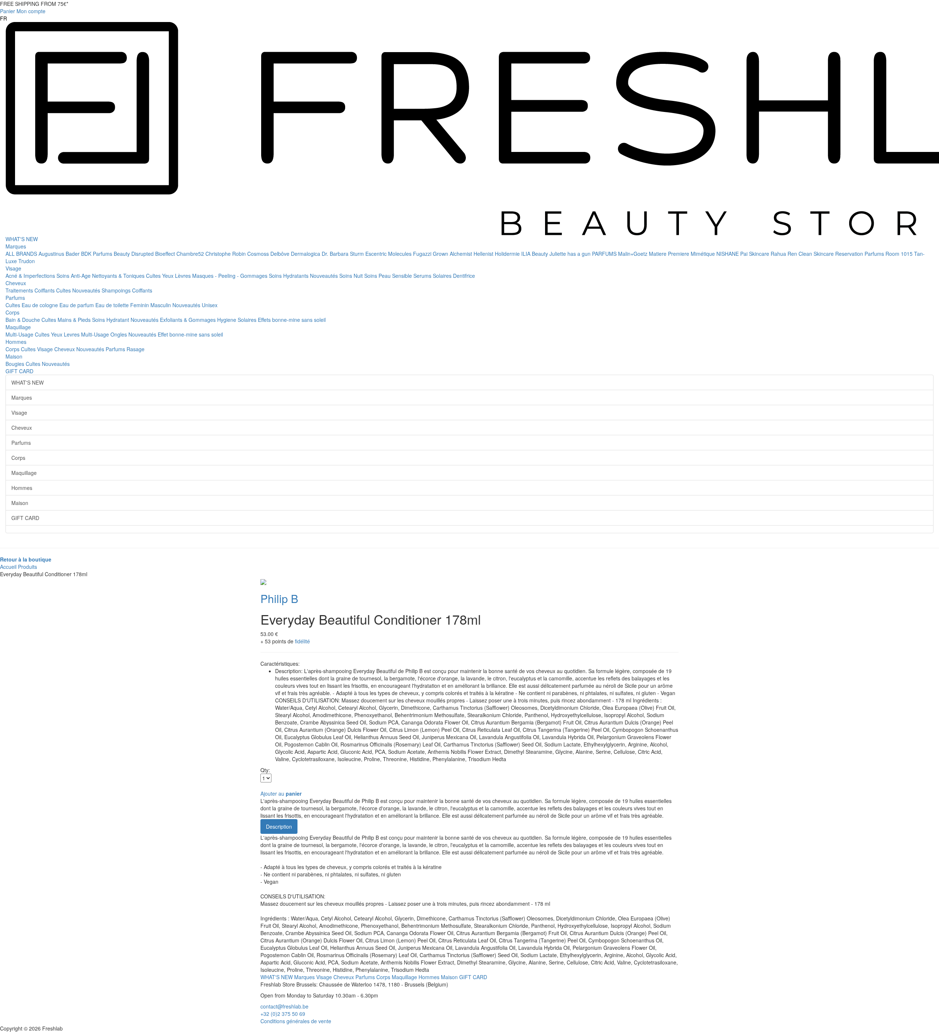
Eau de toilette (112, 305)
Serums (423, 275)
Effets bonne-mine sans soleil (292, 319)
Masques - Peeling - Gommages (230, 275)
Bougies (16, 363)
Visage (13, 268)
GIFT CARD (19, 371)
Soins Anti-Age (74, 275)
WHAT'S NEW (22, 239)
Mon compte (31, 11)
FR (3, 18)
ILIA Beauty (535, 253)
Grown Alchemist (453, 253)
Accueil (8, 566)
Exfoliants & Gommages (188, 319)
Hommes (16, 341)
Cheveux (16, 283)
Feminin (140, 305)
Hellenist (484, 253)
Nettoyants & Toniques (119, 275)
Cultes (154, 275)
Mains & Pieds (75, 319)
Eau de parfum (77, 305)
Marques (16, 246)
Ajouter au (281, 793)
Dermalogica (306, 253)
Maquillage (18, 327)
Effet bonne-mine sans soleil (190, 334)
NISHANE (728, 253)
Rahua (779, 253)
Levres (72, 334)
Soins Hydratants (289, 275)
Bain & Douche (23, 319)
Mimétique (703, 253)
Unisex (210, 305)
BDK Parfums (97, 253)
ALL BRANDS (22, 253)
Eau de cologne (40, 305)
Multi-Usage (20, 334)
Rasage (136, 349)
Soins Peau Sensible (388, 275)
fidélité (302, 641)
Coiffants (45, 290)
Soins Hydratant (111, 319)
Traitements (20, 290)
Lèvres (183, 275)
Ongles (119, 334)
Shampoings (117, 290)
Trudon (26, 261)
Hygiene (227, 319)
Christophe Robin (226, 253)
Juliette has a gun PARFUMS (583, 253)
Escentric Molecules (389, 253)
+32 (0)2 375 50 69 (282, 1013)
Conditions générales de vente (295, 1021)
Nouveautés (324, 275)
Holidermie (508, 253)
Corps (12, 312)
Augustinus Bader (60, 253)
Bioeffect (165, 253)
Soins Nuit (351, 275)
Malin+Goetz (633, 253)
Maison (14, 356)
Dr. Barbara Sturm (343, 253)
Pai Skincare (755, 253)
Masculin (161, 305)
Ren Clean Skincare (811, 253)
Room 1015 (899, 253)
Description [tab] (279, 826)
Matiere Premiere (670, 253)
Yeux (168, 275)
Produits (27, 566)
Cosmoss (258, 253)
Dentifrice (464, 275)
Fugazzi (423, 253)
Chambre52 (190, 253)
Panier (7, 11)
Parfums (15, 297)
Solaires (443, 275)
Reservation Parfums (860, 253)
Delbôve (280, 253)
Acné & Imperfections (31, 275)
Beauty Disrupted (134, 253)
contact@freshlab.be (284, 1006)
